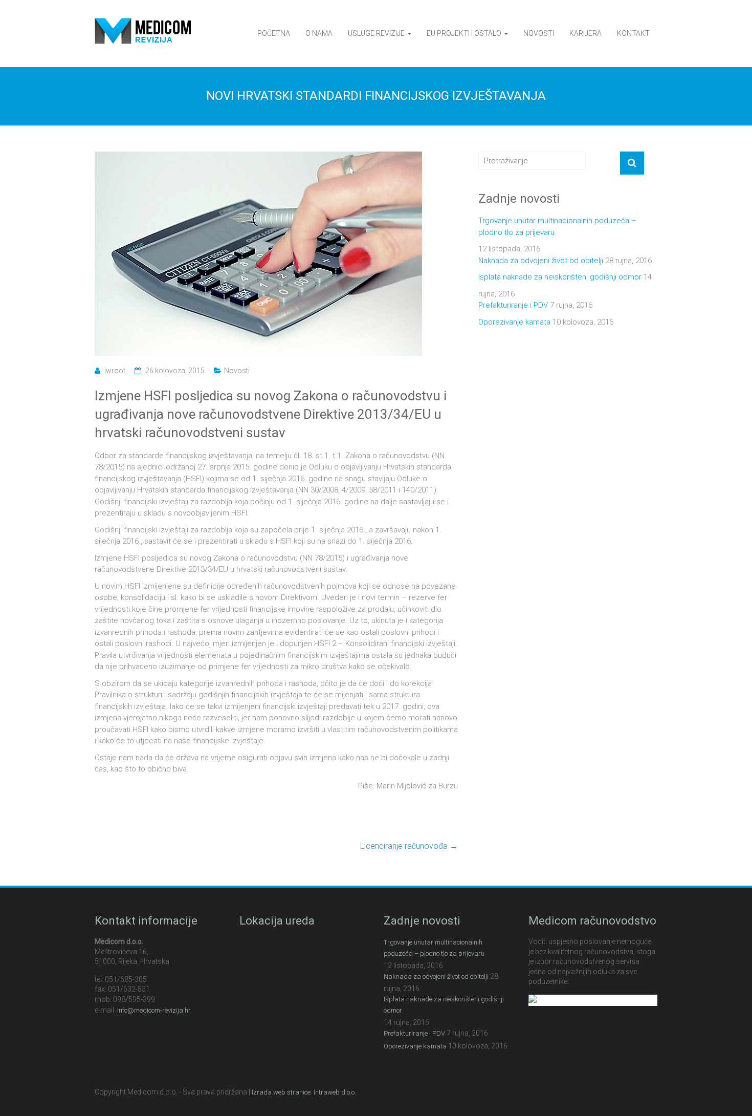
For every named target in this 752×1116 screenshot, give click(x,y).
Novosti (538, 33)
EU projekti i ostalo (464, 33)
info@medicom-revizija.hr (154, 1010)
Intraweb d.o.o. (335, 1092)
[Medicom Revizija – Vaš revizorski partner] (143, 23)
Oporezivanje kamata (514, 322)
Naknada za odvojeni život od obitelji (540, 260)
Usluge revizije (376, 33)
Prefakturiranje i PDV (513, 305)
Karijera (585, 33)
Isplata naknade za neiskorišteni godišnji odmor (560, 277)
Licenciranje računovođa (409, 846)
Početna (273, 33)
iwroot (114, 371)
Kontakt (633, 33)
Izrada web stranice (281, 1092)
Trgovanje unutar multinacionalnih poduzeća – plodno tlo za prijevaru (557, 226)
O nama (319, 33)
